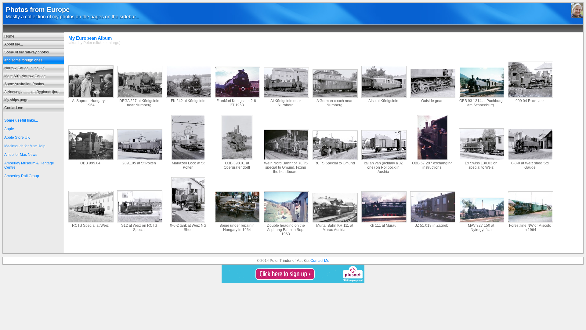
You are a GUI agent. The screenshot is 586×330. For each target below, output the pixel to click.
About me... (13, 44)
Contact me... (15, 108)
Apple (9, 129)
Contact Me (319, 260)
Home (9, 36)
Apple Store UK (17, 137)
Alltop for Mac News (20, 154)
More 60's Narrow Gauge (25, 76)
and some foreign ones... (24, 60)
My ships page (16, 100)
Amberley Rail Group (21, 176)
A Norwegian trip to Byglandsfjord (32, 92)
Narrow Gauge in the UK (24, 68)
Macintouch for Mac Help (24, 146)
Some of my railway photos (26, 52)
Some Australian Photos (24, 84)
